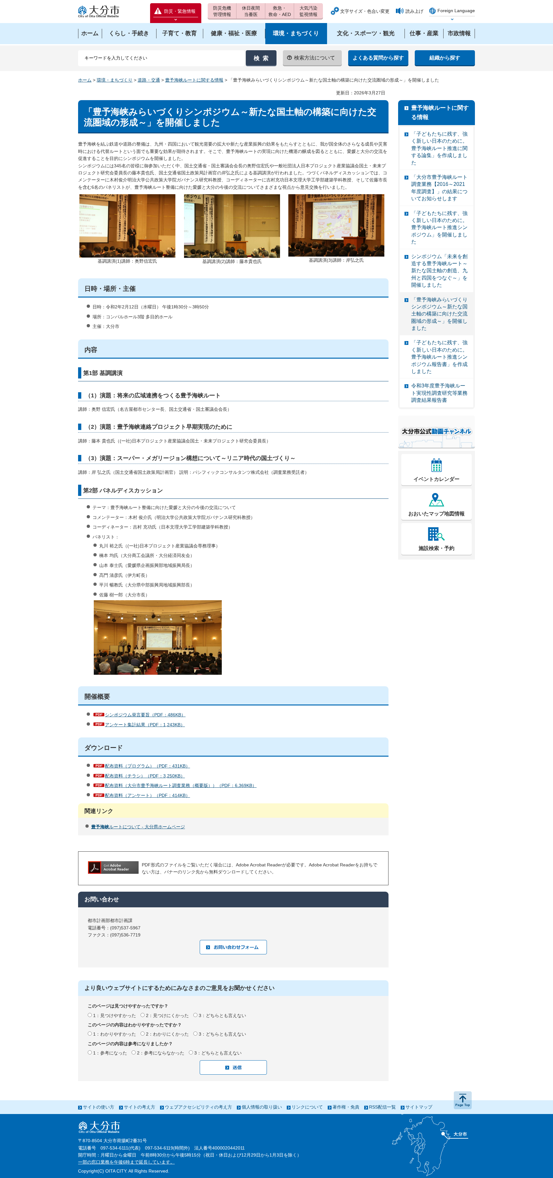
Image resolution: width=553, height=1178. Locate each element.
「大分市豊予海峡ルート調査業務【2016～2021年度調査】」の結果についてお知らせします (439, 187)
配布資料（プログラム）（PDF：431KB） (147, 765)
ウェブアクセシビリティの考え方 (198, 1107)
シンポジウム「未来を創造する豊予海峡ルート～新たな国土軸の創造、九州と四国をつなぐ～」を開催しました (439, 271)
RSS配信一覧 (382, 1107)
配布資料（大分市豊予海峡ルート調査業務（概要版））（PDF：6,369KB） (181, 785)
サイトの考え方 (139, 1107)
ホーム (85, 80)
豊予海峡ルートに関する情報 (194, 80)
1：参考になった (110, 1052)
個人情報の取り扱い (262, 1107)
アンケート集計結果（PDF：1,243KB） (145, 724)
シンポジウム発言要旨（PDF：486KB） (145, 714)
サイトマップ (418, 1107)
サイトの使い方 (98, 1107)
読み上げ (414, 11)
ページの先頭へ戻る (463, 1100)
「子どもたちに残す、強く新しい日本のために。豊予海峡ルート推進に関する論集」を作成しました (439, 148)
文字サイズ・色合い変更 (364, 11)
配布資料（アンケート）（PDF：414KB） (147, 795)
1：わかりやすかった (114, 1034)
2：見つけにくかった (167, 1015)
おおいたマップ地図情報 (436, 513)
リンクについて (307, 1107)
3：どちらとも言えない (222, 1015)
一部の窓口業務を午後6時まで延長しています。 (126, 1162)
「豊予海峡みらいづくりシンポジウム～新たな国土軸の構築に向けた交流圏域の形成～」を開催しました (439, 314)
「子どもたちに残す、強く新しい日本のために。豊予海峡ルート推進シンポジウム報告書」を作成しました (439, 357)
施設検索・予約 (436, 548)
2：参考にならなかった (160, 1052)
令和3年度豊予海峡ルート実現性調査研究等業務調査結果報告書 (439, 393)
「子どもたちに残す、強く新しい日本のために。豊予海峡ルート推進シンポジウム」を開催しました (439, 228)
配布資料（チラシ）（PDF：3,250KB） (145, 775)
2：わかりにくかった (167, 1034)
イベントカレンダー (436, 479)
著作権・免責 (346, 1107)
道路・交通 (149, 80)
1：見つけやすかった (114, 1015)
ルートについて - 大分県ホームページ (138, 826)
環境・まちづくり (114, 80)
